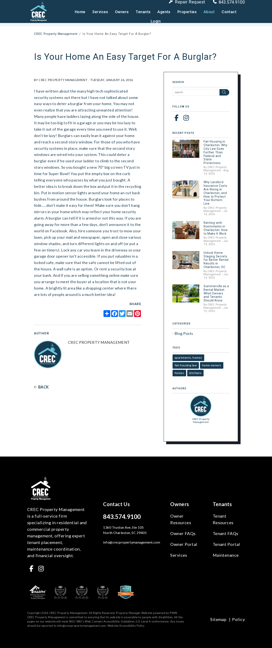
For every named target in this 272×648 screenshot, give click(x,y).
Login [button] (156, 21)
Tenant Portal (226, 544)
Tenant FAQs (225, 533)
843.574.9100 (122, 516)
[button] (176, 117)
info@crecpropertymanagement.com (131, 542)
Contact (229, 12)
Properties (187, 12)
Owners (122, 12)
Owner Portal (183, 544)
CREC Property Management (56, 34)
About (209, 12)
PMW (173, 613)
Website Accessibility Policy (126, 625)
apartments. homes (188, 357)
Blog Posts (183, 333)
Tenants (143, 12)
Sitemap (218, 619)
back (43, 387)
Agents (163, 12)
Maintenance (226, 555)
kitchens (195, 373)
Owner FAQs (183, 533)
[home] (38, 11)
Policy (238, 619)
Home (80, 12)
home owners (211, 365)
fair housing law (186, 365)
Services (100, 12)
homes (179, 373)
